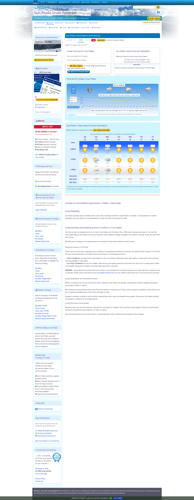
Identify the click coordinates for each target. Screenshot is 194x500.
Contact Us (39, 481)
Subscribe (101, 40)
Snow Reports (65, 2)
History (86, 27)
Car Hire (94, 23)
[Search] (158, 7)
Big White (38, 231)
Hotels (60, 23)
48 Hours (54, 27)
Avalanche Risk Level (107, 273)
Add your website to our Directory (47, 441)
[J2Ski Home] (42, 8)
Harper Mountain (41, 210)
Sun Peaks (40, 23)
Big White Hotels (41, 306)
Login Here (41, 107)
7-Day (64, 27)
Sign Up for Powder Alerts (79, 72)
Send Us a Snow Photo (44, 60)
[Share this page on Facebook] (158, 13)
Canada (59, 18)
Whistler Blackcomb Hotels (45, 319)
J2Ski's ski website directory (47, 431)
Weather (97, 27)
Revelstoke (39, 239)
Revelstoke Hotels (42, 313)
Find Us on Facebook (45, 409)
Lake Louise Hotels (42, 311)
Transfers (82, 23)
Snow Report (41, 27)
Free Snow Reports (46, 100)
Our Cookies (118, 498)
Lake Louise (39, 236)
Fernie (37, 234)
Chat (105, 2)
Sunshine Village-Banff (43, 279)
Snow (44, 18)
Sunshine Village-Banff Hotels (45, 316)
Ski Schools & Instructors (46, 436)
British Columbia (70, 18)
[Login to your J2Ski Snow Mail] (47, 82)
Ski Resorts (53, 2)
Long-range (74, 27)
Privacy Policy (40, 479)
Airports (97, 2)
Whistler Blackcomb (42, 241)
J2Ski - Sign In (154, 18)
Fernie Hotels (40, 308)
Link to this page (41, 474)
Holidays (71, 23)
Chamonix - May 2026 (44, 42)
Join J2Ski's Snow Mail (101, 130)
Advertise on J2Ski (41, 469)
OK (111, 498)
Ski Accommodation (44, 433)
